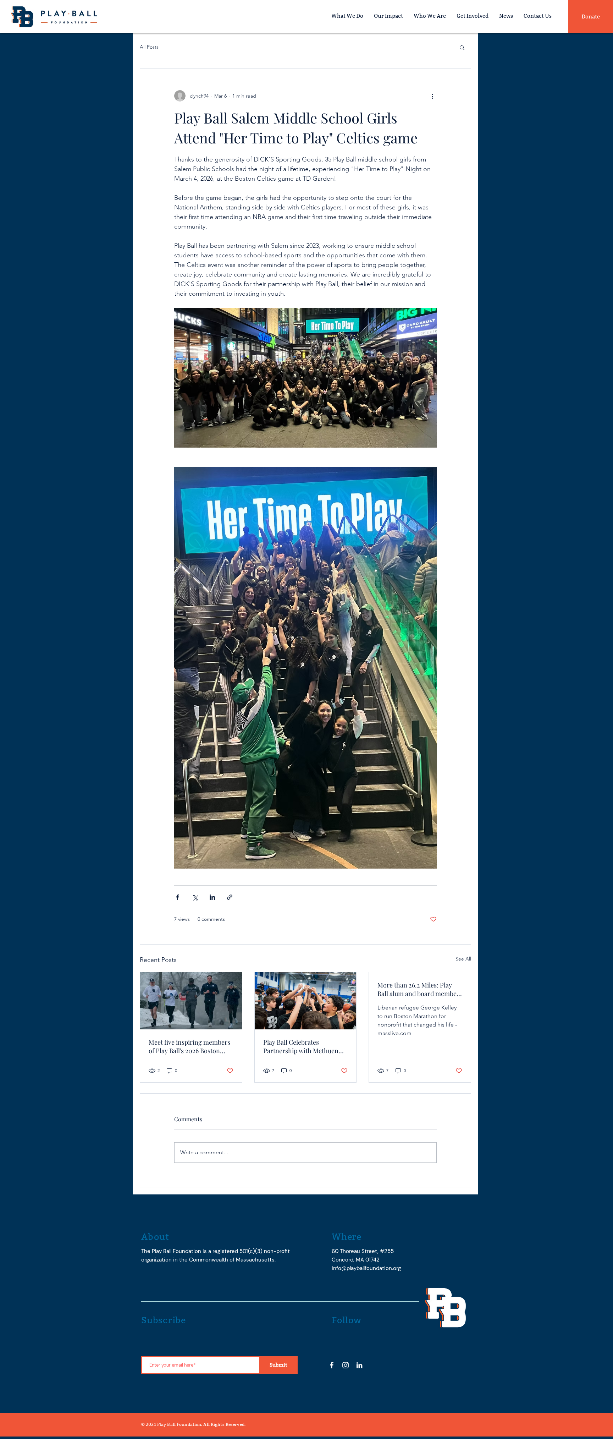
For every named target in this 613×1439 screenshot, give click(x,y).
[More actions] (432, 96)
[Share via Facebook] (177, 897)
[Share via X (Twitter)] (195, 897)
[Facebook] (331, 1365)
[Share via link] (229, 897)
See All (463, 959)
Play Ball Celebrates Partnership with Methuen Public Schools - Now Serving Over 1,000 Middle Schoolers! (305, 1046)
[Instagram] (345, 1365)
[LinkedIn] (359, 1365)
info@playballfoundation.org (366, 1268)
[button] (462, 47)
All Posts (149, 47)
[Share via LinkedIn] (212, 897)
